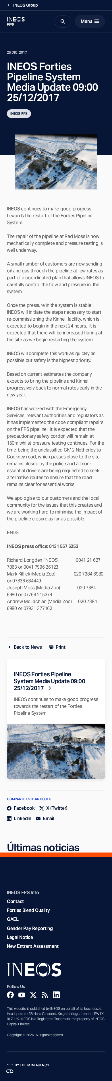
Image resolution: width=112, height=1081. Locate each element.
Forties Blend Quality (28, 910)
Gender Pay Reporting (30, 928)
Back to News (28, 647)
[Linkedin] (56, 994)
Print (60, 647)
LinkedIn (22, 818)
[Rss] (44, 994)
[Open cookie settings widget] (10, 1071)
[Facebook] (10, 994)
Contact (15, 901)
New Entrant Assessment (32, 946)
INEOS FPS (19, 113)
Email (48, 818)
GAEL (13, 919)
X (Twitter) (56, 808)
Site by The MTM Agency (28, 1065)
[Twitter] (33, 994)
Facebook (24, 808)
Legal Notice (20, 937)
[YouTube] (21, 994)
